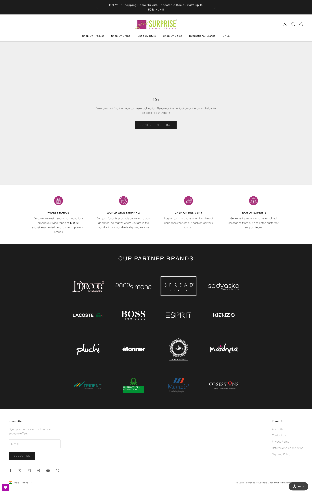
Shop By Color (172, 36)
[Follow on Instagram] (29, 470)
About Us (277, 429)
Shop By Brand (120, 36)
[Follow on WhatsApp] (57, 470)
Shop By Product (93, 36)
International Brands (202, 36)
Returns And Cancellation (287, 448)
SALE (226, 36)
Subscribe (22, 455)
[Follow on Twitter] (20, 470)
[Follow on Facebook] (10, 470)
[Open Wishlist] (5, 487)
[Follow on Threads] (38, 470)
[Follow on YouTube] (48, 470)
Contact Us (279, 435)
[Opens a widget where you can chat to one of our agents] (298, 486)
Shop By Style (147, 36)
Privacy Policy (280, 441)
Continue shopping (156, 125)
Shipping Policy (281, 454)
